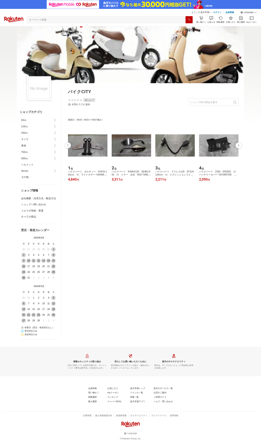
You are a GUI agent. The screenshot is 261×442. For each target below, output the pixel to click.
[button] (248, 12)
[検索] (189, 19)
